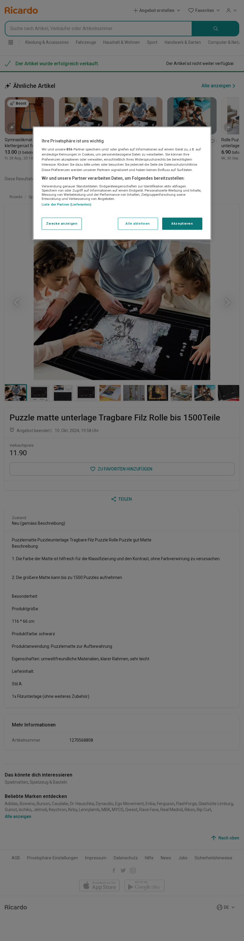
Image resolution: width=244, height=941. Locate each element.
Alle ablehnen (138, 223)
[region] (122, 183)
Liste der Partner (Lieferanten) (67, 205)
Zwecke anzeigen (62, 223)
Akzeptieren (182, 223)
